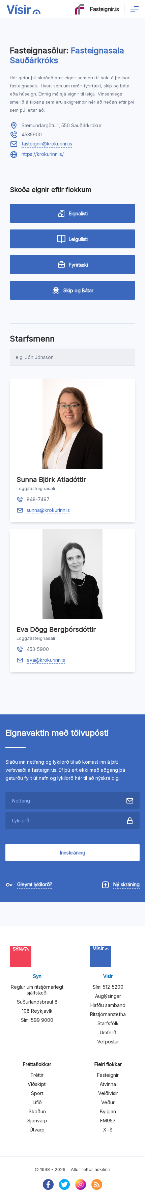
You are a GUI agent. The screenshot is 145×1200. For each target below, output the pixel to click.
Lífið (37, 1102)
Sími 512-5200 (108, 987)
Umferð (108, 1032)
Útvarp (37, 1130)
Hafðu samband (107, 1005)
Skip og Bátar (78, 290)
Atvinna (108, 1084)
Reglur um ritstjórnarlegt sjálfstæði (37, 990)
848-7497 (38, 499)
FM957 (108, 1120)
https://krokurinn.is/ (43, 154)
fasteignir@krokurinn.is (47, 143)
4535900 (32, 134)
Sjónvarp (37, 1120)
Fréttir (37, 1075)
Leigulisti (78, 239)
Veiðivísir (108, 1093)
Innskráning (72, 852)
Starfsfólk (108, 1023)
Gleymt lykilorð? (34, 884)
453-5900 (38, 649)
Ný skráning (126, 884)
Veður (108, 1102)
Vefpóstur (108, 1041)
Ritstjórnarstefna (108, 1014)
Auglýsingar (108, 996)
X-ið (108, 1130)
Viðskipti (37, 1084)
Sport (37, 1093)
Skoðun (37, 1111)
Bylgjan (108, 1111)
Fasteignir (108, 1075)
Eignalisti (78, 213)
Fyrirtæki (78, 265)
